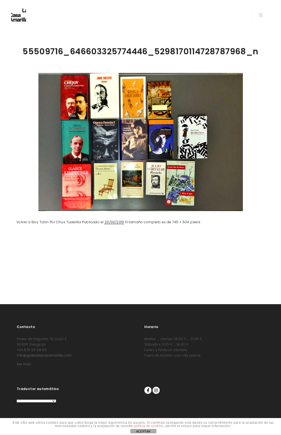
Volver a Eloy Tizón (32, 222)
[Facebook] (147, 390)
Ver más (24, 364)
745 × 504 (180, 222)
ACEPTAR (143, 431)
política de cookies (149, 426)
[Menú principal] (261, 15)
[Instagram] (156, 390)
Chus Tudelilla (68, 222)
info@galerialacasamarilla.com (44, 355)
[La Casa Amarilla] (18, 15)
